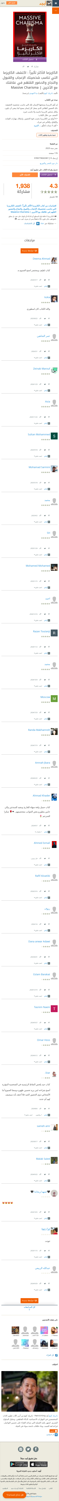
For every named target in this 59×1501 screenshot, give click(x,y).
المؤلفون (5, 1488)
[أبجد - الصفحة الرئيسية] (42, 3)
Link (40, 279)
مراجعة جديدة (28, 251)
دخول (3, 3)
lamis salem (44, 1335)
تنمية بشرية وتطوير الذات (47, 135)
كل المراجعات (29, 1307)
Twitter (27, 66)
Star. (42, 223)
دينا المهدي (33, 93)
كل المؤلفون (50, 1434)
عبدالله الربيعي (42, 1268)
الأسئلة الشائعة (31, 1488)
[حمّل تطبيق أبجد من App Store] (39, 1464)
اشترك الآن (25, 175)
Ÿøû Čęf (45, 1229)
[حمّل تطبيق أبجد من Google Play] (19, 1464)
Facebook (32, 66)
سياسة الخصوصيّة (36, 1496)
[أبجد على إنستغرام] (20, 1449)
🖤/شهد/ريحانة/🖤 (40, 1191)
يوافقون (39, 1115)
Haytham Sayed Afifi (15, 1348)
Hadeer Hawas (54, 1335)
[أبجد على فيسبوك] (36, 1449)
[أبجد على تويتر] (28, 1449)
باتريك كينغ (48, 93)
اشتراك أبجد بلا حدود (17, 1488)
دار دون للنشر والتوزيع (49, 163)
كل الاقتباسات (30, 223)
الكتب (50, 1488)
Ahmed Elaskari (25, 1348)
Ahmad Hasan (54, 1348)
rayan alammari (25, 1335)
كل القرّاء (50, 1355)
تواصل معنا (42, 1488)
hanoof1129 (34, 1335)
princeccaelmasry (34, 1348)
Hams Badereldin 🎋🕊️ (15, 1335)
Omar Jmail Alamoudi (44, 1348)
